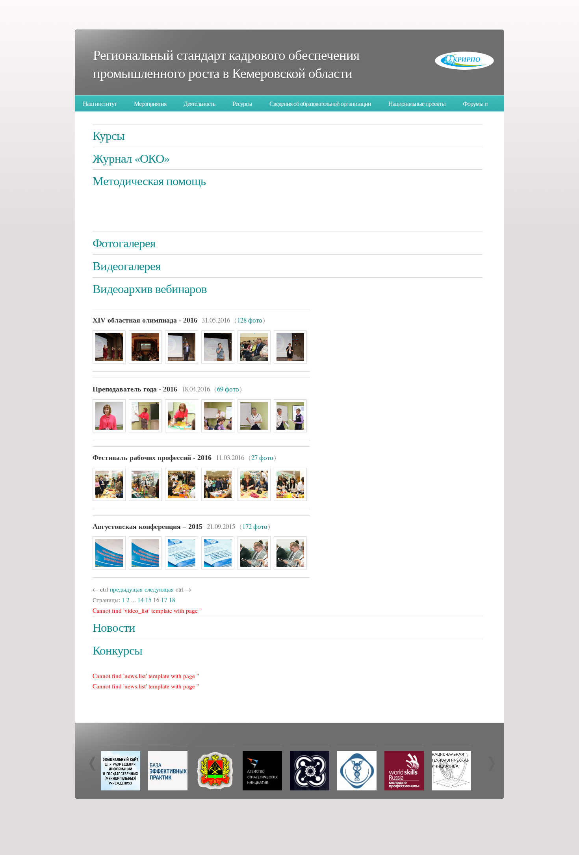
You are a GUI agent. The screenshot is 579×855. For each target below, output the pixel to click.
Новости (114, 627)
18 (172, 600)
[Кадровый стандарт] (262, 788)
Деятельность (199, 103)
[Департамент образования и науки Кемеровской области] (215, 788)
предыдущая (126, 589)
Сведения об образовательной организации (320, 103)
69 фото (228, 388)
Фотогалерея (124, 243)
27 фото (262, 457)
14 (140, 600)
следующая (159, 589)
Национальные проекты (416, 103)
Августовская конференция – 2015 (147, 526)
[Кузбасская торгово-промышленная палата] (357, 788)
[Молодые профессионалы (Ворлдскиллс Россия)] (404, 788)
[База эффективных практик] (167, 788)
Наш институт (100, 103)
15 (148, 600)
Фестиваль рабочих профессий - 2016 (152, 458)
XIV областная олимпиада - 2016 (145, 320)
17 (164, 600)
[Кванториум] (309, 788)
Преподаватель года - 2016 (135, 389)
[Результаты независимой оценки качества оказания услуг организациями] (120, 788)
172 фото (254, 526)
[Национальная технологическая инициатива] (451, 788)
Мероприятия (150, 103)
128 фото (249, 320)
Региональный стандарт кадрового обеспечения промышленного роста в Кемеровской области (226, 64)
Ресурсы (242, 103)
